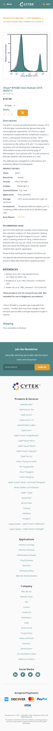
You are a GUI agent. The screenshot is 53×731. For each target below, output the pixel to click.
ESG (26, 602)
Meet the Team (26, 596)
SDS (22, 217)
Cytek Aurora (26, 415)
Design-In (26, 518)
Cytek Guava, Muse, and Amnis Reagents (26, 482)
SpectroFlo (27, 498)
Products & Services (13, 18)
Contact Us (26, 612)
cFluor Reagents (26, 472)
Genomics (26, 565)
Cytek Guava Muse (26, 446)
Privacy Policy (26, 633)
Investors (26, 643)
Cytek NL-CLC (27, 456)
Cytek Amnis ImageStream (26, 435)
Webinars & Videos (26, 659)
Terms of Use (26, 628)
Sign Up (42, 367)
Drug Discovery (26, 560)
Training (26, 508)
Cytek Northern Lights (26, 425)
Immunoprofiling (27, 571)
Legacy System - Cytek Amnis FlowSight (26, 529)
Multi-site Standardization (26, 576)
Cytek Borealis (26, 404)
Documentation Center (26, 654)
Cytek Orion (26, 430)
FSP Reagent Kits (26, 467)
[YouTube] (37, 674)
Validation (26, 513)
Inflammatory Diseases (26, 555)
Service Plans (26, 503)
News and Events (27, 638)
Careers (26, 607)
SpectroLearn (27, 648)
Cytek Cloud (26, 492)
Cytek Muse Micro (26, 441)
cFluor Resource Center (26, 461)
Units (6, 109)
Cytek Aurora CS (26, 420)
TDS (19, 217)
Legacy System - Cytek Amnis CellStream (26, 524)
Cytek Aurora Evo (26, 409)
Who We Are (26, 591)
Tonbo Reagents (26, 477)
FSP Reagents (34, 18)
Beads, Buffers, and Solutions (26, 487)
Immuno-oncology (26, 545)
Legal (26, 622)
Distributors (26, 617)
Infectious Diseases (27, 550)
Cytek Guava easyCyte (26, 451)
